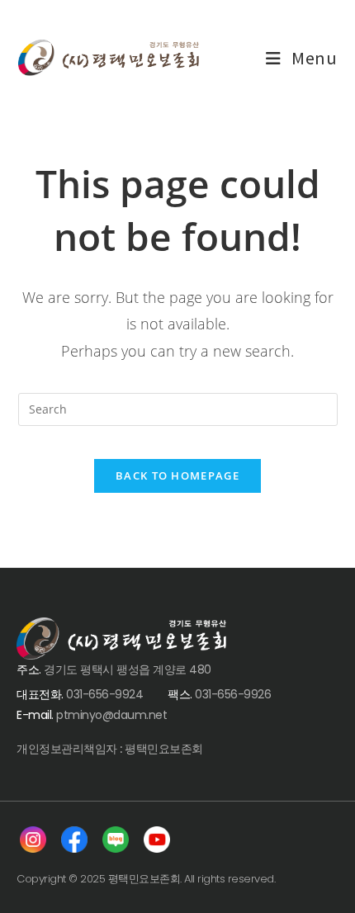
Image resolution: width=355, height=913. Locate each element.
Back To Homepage (177, 475)
